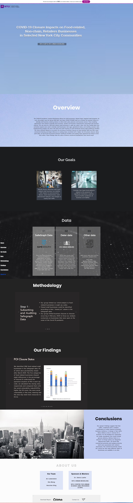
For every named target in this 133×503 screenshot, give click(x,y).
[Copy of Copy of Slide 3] (48, 406)
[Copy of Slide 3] (46, 406)
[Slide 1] (41, 406)
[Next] (76, 312)
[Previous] (18, 312)
